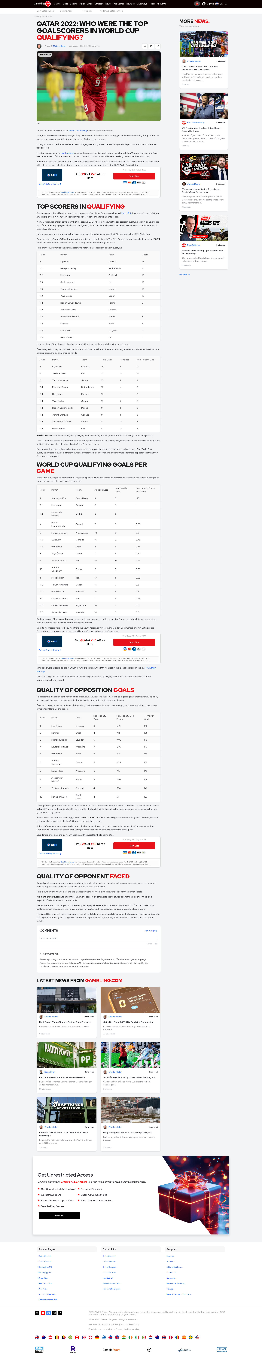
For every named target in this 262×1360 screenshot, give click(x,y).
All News (183, 274)
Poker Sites (42, 1289)
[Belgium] (57, 1337)
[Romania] (177, 1337)
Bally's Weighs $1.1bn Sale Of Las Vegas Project (127, 1132)
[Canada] (77, 1337)
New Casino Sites (45, 1283)
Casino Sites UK (44, 1256)
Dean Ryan (49, 1072)
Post (155, 944)
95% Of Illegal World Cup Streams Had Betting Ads (129, 1077)
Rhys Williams (193, 245)
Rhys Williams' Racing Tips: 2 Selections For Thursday (202, 252)
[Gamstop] (39, 1349)
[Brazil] (70, 1337)
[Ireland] (131, 1337)
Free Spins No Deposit (111, 1289)
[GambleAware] (111, 1349)
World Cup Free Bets (46, 1294)
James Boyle (193, 184)
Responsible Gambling (175, 1283)
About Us (170, 1256)
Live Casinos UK (45, 1261)
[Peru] (171, 1337)
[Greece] (104, 1337)
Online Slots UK (108, 1256)
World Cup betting (78, 130)
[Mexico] (144, 1337)
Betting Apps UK (45, 1272)
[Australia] (44, 1337)
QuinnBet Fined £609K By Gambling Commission (128, 1022)
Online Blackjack (109, 1267)
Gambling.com (39, 16)
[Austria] (50, 1337)
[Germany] (97, 1337)
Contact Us (171, 1272)
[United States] (197, 1337)
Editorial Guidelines (174, 1267)
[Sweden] (191, 1337)
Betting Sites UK (45, 1267)
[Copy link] (158, 46)
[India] (124, 1337)
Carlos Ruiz (126, 213)
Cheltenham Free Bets (47, 1300)
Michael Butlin (59, 46)
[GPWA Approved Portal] (222, 1349)
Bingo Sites (42, 1278)
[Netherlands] (151, 1337)
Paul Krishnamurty (195, 123)
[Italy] (137, 1337)
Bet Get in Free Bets (90, 176)
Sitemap (170, 1289)
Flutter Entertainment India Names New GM (62, 1077)
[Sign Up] (197, 3)
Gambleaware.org (67, 192)
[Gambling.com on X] (37, 1322)
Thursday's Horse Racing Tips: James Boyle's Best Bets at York (201, 191)
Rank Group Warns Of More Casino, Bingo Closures (65, 1022)
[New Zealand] (157, 1337)
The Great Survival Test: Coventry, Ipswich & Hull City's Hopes (200, 68)
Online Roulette (109, 1272)
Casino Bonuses (108, 1261)
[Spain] (184, 1337)
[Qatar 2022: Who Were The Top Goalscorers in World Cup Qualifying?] (37, 1337)
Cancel (149, 944)
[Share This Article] (145, 46)
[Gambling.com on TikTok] (60, 1322)
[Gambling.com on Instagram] (54, 1322)
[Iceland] (110, 1337)
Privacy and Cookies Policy (126, 1324)
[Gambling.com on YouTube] (43, 1322)
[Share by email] (151, 46)
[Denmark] (90, 1337)
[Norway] (164, 1337)
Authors (170, 1261)
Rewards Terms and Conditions (179, 1294)
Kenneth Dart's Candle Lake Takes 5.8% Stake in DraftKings (63, 1134)
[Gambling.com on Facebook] (48, 1322)
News (50, 16)
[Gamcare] (73, 1349)
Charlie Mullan (51, 1017)
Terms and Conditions (100, 1324)
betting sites (68, 153)
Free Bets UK (107, 1278)
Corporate (171, 1278)
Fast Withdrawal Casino (111, 1283)
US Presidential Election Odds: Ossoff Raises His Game (202, 129)
